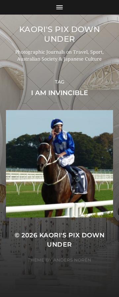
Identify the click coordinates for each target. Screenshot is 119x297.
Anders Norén (72, 260)
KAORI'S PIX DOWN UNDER (59, 34)
